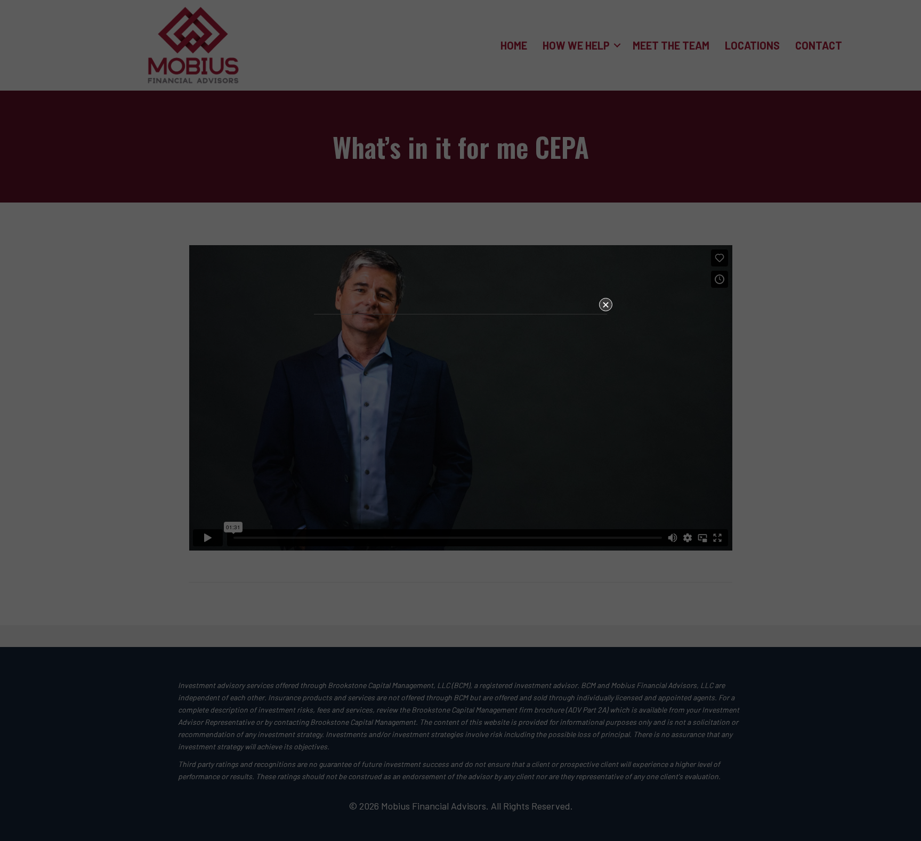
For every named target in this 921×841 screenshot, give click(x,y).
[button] (605, 304)
